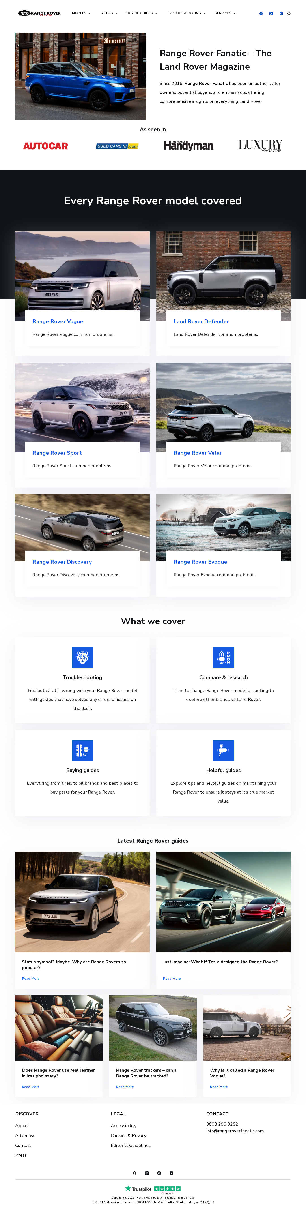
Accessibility (123, 1126)
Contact (23, 1145)
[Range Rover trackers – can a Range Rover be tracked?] (153, 1028)
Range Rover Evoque (200, 561)
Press (21, 1155)
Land (181, 321)
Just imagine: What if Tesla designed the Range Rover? (220, 962)
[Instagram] (281, 13)
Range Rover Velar (198, 452)
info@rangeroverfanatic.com (235, 1131)
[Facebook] (261, 13)
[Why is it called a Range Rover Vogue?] (247, 1028)
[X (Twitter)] (271, 13)
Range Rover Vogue (57, 321)
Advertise (25, 1136)
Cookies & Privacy (128, 1136)
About (21, 1126)
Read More (31, 979)
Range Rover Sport (57, 452)
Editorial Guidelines (131, 1145)
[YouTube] (171, 1173)
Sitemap (170, 1197)
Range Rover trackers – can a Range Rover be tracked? (146, 1073)
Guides (106, 13)
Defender (216, 321)
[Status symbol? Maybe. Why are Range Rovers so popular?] (82, 902)
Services (223, 13)
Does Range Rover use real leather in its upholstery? (58, 1073)
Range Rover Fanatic (149, 1197)
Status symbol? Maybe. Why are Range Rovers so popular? (74, 965)
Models (79, 13)
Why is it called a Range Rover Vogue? (242, 1073)
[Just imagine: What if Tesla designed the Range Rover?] (223, 902)
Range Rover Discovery (62, 561)
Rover (195, 321)
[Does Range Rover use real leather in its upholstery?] (59, 1028)
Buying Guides (140, 13)
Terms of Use (186, 1197)
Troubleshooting (184, 13)
